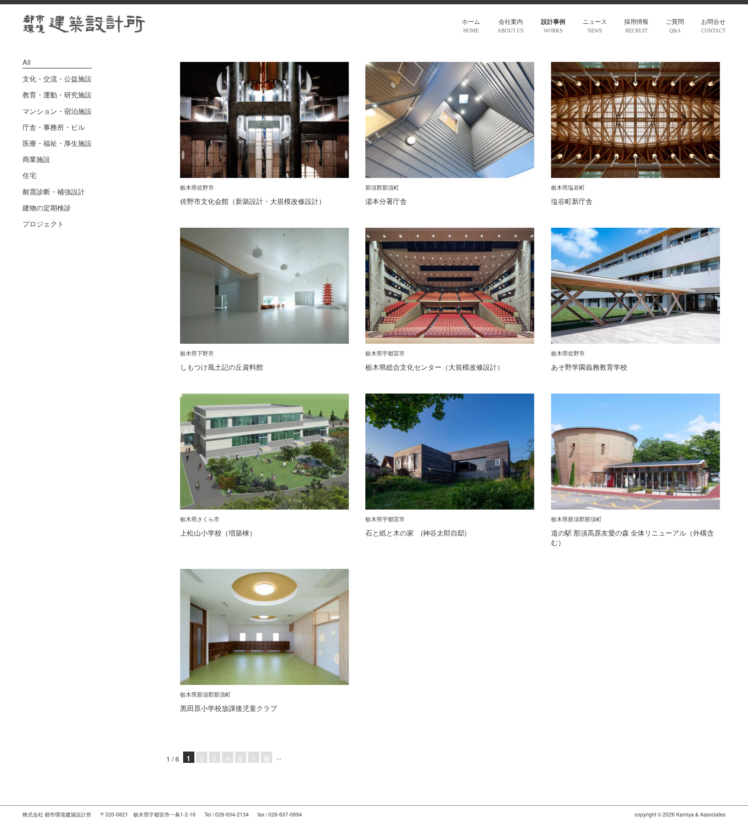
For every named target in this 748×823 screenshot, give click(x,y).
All (27, 62)
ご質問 (675, 26)
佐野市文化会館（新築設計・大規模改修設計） (253, 201)
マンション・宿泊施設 (57, 111)
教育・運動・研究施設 (57, 95)
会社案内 (510, 26)
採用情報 (636, 26)
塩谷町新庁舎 (572, 201)
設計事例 (553, 26)
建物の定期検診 (47, 208)
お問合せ (713, 26)
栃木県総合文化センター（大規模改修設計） (434, 367)
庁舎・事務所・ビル (54, 127)
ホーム (471, 26)
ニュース (595, 26)
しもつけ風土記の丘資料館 (221, 367)
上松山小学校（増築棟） (218, 533)
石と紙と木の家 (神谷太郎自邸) (416, 533)
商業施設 (36, 159)
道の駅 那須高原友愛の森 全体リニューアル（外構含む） (632, 537)
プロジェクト (43, 224)
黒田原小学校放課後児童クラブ (228, 708)
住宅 (29, 175)
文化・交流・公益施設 (57, 79)
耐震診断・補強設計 (54, 192)
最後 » (266, 758)
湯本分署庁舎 (386, 201)
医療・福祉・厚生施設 (57, 143)
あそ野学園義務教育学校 (589, 367)
